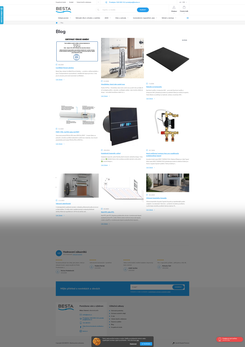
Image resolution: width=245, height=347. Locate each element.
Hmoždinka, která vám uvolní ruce (113, 84)
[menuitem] (64, 18)
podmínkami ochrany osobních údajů (159, 292)
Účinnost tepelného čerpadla (156, 198)
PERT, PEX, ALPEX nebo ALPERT (67, 132)
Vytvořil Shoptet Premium (182, 343)
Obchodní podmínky (117, 310)
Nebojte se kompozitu (154, 87)
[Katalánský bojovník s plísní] (122, 126)
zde (138, 340)
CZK (183, 2)
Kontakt (71, 2)
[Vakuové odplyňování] (77, 185)
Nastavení (133, 344)
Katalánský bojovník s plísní (110, 153)
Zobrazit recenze (77, 254)
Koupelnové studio (61, 2)
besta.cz (85, 331)
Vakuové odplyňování (63, 204)
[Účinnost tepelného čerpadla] (167, 183)
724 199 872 (86, 323)
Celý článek (59, 80)
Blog (112, 324)
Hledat (143, 10)
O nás (113, 316)
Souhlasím (147, 344)
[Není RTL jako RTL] (122, 190)
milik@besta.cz (87, 315)
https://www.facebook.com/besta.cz (93, 327)
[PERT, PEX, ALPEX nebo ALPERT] (77, 115)
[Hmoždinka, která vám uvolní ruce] (122, 58)
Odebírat (178, 287)
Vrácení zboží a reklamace (84, 2)
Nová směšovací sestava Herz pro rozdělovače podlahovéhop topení (162, 154)
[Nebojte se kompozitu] (167, 59)
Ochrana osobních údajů (118, 313)
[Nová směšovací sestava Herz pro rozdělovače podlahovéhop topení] (167, 126)
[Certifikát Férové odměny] (77, 50)
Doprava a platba (116, 322)
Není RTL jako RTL (107, 212)
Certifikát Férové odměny (65, 68)
